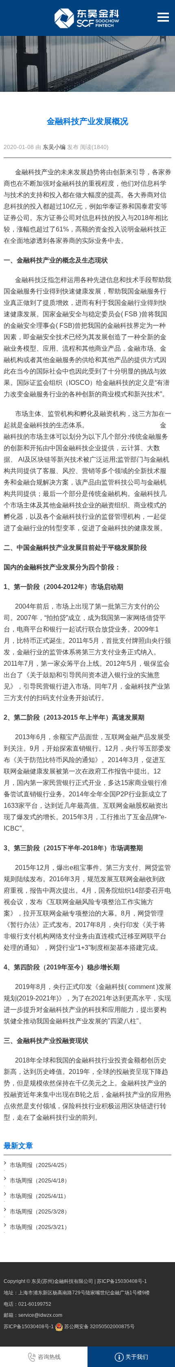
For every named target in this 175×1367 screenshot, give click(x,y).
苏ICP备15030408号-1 (122, 1281)
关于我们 (136, 1357)
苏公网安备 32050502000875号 (99, 1326)
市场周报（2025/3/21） (40, 1227)
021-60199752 (34, 1304)
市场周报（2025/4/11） (39, 1196)
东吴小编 (54, 147)
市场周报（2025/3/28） (40, 1211)
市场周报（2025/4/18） (40, 1180)
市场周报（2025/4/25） (40, 1165)
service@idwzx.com (40, 1315)
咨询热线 (48, 1357)
